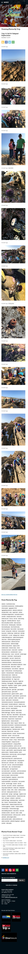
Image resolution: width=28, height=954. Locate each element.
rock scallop (20, 762)
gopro (21, 693)
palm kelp (23, 748)
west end (13, 812)
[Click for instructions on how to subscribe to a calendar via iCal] (19, 885)
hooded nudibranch (13, 704)
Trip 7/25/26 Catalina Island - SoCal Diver (12, 840)
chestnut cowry (12, 647)
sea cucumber (21, 781)
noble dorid (4, 735)
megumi (12, 727)
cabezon (22, 635)
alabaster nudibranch (17, 610)
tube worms (16, 810)
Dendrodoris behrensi (7, 662)
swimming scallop (14, 800)
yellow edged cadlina (11, 817)
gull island (11, 698)
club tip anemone (6, 652)
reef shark (11, 762)
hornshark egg (17, 706)
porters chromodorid (6, 756)
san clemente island (15, 766)
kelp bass (13, 712)
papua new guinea (18, 750)
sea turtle (4, 785)
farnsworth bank (10, 672)
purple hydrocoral (18, 758)
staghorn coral (22, 794)
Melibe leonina (18, 727)
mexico (22, 729)
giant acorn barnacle (6, 689)
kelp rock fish (22, 714)
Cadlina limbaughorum (7, 637)
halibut (15, 698)
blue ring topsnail (6, 629)
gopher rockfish (15, 693)
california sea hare (15, 641)
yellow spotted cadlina (7, 819)
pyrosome (4, 760)
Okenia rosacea (21, 739)
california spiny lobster (7, 645)
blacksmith (19, 624)
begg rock (4, 620)
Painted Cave (5, 748)
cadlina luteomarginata (18, 637)
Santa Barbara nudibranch (18, 773)
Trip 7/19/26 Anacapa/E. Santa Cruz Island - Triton (14, 842)
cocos (20, 652)
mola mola (4, 731)
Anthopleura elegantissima (8, 614)
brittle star (14, 631)
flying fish (15, 681)
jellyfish (13, 710)
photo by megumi (21, 754)
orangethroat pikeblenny (7, 746)
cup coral (12, 658)
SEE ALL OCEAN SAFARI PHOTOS (9, 594)
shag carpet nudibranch (7, 787)
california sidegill (14, 643)
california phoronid (6, 641)
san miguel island (14, 769)
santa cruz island (5, 775)
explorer (3, 672)
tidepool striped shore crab (16, 804)
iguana (3, 708)
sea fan (3, 783)
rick (15, 762)
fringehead (10, 685)
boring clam (11, 303)
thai (2, 802)
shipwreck (4, 789)
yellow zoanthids (5, 821)
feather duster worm (6, 675)
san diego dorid (5, 769)
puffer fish (14, 756)
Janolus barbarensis (6, 710)
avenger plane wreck (11, 616)
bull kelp (22, 633)
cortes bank (10, 656)
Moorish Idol (10, 731)
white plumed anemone (7, 814)
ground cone (23, 695)
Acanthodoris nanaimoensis (8, 606)
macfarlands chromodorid (20, 725)
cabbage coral (16, 635)
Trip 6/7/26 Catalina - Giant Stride (11, 851)
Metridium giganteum (6, 729)
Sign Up (21, 880)
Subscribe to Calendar (11, 885)
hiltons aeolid (5, 704)
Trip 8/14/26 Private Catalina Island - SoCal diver (14, 835)
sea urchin (11, 168)
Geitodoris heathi (13, 687)
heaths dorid (9, 700)
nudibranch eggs (20, 737)
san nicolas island (6, 771)
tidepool (19, 802)
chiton (18, 647)
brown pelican (21, 631)
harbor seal (20, 698)
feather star (14, 675)
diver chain (13, 666)
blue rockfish (13, 629)
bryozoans (4, 633)
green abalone (16, 695)
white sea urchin (17, 814)
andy (10, 612)
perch (20, 752)
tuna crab (22, 810)
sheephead (21, 787)
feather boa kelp (18, 672)
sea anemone (14, 781)
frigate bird (4, 685)
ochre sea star (5, 739)
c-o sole (10, 635)
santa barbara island (6, 773)
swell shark (18, 798)
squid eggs (15, 794)
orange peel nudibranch (7, 743)
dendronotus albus (17, 662)
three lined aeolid (13, 802)
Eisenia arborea (8, 670)
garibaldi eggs (5, 687)
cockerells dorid (14, 652)
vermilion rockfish (6, 812)
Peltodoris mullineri (13, 752)
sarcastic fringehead (6, 777)
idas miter (24, 706)
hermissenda (15, 700)
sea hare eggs (9, 783)
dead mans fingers (6, 660)
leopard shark (18, 718)
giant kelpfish (20, 689)
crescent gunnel (17, 656)
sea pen (15, 783)
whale (17, 812)
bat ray (11, 618)
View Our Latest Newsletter (8, 873)
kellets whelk (19, 710)
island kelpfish (14, 708)
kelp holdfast (16, 714)
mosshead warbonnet (6, 733)
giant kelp (14, 689)
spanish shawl (5, 794)
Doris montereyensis (6, 668)
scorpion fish (5, 779)
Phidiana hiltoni (5, 754)
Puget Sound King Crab (7, 758)
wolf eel (23, 814)
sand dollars (13, 771)
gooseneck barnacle (6, 693)
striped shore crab (21, 796)
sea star (19, 783)
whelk (20, 812)
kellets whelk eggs (6, 712)
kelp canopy (19, 712)
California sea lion (6, 643)
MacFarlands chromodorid (8, 725)
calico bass (4, 639)
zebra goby (8, 823)
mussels (14, 733)
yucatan (3, 823)
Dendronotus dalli (6, 664)
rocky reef (4, 764)
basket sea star (5, 618)
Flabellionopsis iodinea (7, 681)
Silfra (12, 789)
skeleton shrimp (21, 789)
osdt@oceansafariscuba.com (10, 897)
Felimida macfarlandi (6, 679)
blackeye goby (12, 624)
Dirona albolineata (6, 666)
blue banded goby (6, 627)
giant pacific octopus (6, 691)
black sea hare (5, 624)
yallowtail (4, 817)
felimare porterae (16, 677)
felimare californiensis (6, 677)
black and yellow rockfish (7, 622)
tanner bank (21, 800)
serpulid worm (20, 785)
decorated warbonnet (16, 660)
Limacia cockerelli (14, 721)
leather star (20, 716)
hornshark (11, 706)
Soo (19, 791)
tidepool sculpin (5, 804)
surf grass (7, 798)
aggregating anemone (7, 610)
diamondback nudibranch (16, 664)
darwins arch (17, 658)
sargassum (14, 777)
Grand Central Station (7, 695)
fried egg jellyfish (18, 683)
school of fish (20, 777)
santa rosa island (14, 775)
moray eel (16, 731)
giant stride (14, 691)
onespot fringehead (6, 741)
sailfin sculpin (5, 766)
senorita (14, 785)
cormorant (4, 656)
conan (12, 654)
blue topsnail (20, 629)
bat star (15, 618)
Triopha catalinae (19, 806)
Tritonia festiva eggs (14, 808)
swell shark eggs (5, 800)
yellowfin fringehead (15, 821)
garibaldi (24, 685)
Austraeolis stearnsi (19, 614)
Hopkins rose (22, 704)
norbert (9, 735)
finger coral (16, 679)
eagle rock (21, 668)
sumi (3, 798)
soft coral (4, 791)
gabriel (19, 685)
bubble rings (10, 633)
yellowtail (23, 821)
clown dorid (14, 650)
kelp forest (9, 714)
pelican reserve (5, 752)
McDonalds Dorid (6, 727)
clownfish (20, 650)
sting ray (4, 796)
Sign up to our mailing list (8, 877)
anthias (20, 612)
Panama (3, 750)
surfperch (12, 798)
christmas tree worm (6, 650)
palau (19, 748)
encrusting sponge (17, 670)
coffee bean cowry (6, 654)
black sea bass (17, 622)
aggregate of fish (13, 608)
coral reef (17, 654)
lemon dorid (4, 718)
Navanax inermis (20, 733)
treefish (13, 806)
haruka (3, 700)
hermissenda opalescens (19, 702)
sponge (10, 794)
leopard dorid (11, 718)
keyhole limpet (5, 716)
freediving (4, 683)
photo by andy (13, 754)
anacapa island (5, 612)
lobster (20, 723)
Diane (24, 664)
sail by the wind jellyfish (17, 764)
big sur (18, 620)
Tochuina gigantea (6, 806)
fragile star (20, 681)
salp (10, 766)
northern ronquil (5, 737)
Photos (4, 24)
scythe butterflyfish (6, 781)
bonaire (3, 631)
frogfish (15, 685)
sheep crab (15, 787)
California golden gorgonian (13, 639)
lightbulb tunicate (6, 721)
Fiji (12, 679)
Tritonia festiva (5, 808)
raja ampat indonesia (12, 760)
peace (24, 750)
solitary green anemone (12, 791)
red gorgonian (21, 760)
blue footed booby (15, 627)
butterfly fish (5, 635)
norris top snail (15, 735)
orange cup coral (15, 741)
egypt (3, 670)
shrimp (8, 789)
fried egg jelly (10, 683)
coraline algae (23, 654)
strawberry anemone (11, 796)
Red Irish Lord (5, 762)
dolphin (18, 666)
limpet (12, 723)
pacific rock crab (17, 746)
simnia (15, 789)
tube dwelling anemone (7, 810)
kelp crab (4, 714)
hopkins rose (5, 706)
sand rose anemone (21, 771)
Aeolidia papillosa (19, 606)
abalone (3, 604)
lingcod (16, 723)
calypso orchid (16, 645)
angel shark (15, 612)
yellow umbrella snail (17, 819)
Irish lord (8, 708)
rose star (9, 764)
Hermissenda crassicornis (7, 702)
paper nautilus (9, 750)
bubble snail (17, 633)
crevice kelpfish (5, 658)
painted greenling (13, 748)
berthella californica (11, 620)
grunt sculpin (5, 698)
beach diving (21, 618)
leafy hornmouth (13, 716)
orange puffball (17, 743)
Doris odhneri (15, 668)
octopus (11, 739)
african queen (5, 608)
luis (23, 723)
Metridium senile (16, 729)
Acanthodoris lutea (10, 604)
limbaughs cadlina (6, 723)
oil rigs (15, 739)
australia (4, 616)
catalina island (5, 647)
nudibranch (12, 737)
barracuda (19, 616)
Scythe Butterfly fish (13, 779)
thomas (6, 802)
